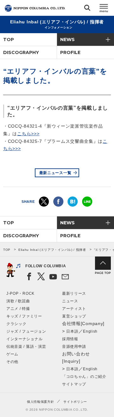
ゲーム (12, 354)
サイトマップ (74, 384)
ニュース (70, 301)
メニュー (104, 9)
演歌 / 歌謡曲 (18, 301)
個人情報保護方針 (40, 401)
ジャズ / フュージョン (26, 331)
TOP (8, 39)
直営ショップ (74, 316)
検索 (87, 9)
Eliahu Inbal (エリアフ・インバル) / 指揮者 (52, 249)
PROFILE (70, 52)
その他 (12, 362)
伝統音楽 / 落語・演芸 (26, 346)
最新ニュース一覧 (55, 173)
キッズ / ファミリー (24, 316)
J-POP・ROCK (20, 293)
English (90, 331)
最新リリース (74, 293)
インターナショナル (24, 339)
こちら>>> (28, 133)
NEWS (67, 39)
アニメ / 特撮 (18, 308)
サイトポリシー (75, 401)
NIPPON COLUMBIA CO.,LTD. (35, 8)
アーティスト (74, 308)
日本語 (72, 331)
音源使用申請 (74, 346)
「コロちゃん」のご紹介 (84, 376)
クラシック (16, 324)
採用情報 (70, 339)
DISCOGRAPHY (21, 52)
